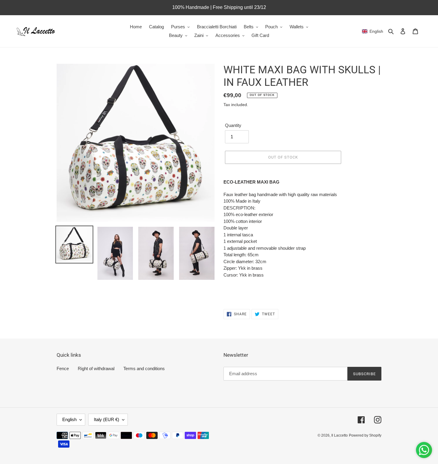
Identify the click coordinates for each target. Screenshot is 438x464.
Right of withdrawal (96, 368)
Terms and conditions (144, 368)
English (69, 419)
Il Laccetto (339, 435)
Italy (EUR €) (106, 419)
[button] (372, 31)
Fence (63, 368)
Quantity (233, 125)
